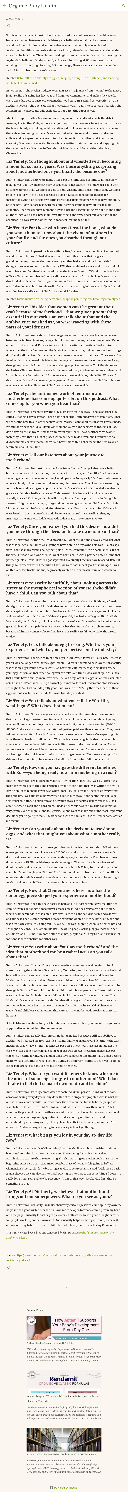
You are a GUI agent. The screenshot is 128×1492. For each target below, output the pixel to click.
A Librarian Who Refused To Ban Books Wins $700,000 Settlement (61, 1454)
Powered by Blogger (66, 1487)
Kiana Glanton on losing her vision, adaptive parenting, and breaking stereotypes (68, 299)
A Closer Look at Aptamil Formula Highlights (50, 1342)
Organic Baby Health (32, 6)
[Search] (61, 5)
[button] (8, 26)
